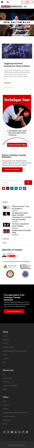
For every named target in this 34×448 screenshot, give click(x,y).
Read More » (7, 83)
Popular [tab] (6, 239)
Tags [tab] (4, 243)
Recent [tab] (5, 202)
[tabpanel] (17, 220)
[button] (25, 6)
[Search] (28, 182)
